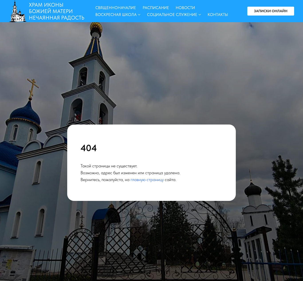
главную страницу (147, 179)
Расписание (156, 7)
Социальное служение (172, 14)
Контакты (218, 14)
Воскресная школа (116, 14)
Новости (185, 7)
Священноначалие (115, 7)
